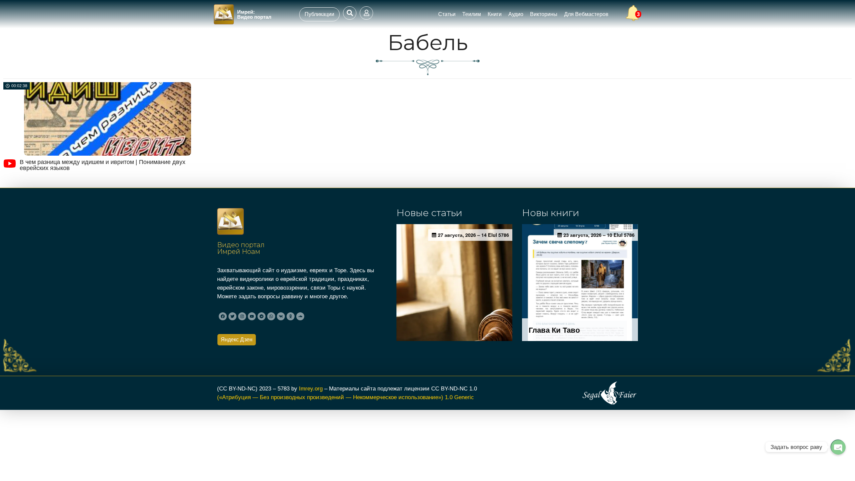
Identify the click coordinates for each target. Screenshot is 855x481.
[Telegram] (262, 316)
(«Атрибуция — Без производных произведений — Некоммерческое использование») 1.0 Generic (345, 397)
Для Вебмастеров (586, 14)
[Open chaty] (838, 447)
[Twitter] (232, 316)
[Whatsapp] (271, 316)
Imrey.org (311, 388)
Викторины (543, 14)
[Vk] (281, 316)
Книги (495, 14)
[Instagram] (242, 316)
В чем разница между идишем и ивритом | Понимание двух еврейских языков (102, 165)
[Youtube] (252, 316)
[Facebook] (223, 316)
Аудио (515, 14)
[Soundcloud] (300, 316)
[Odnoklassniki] (291, 316)
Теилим (471, 14)
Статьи (447, 14)
